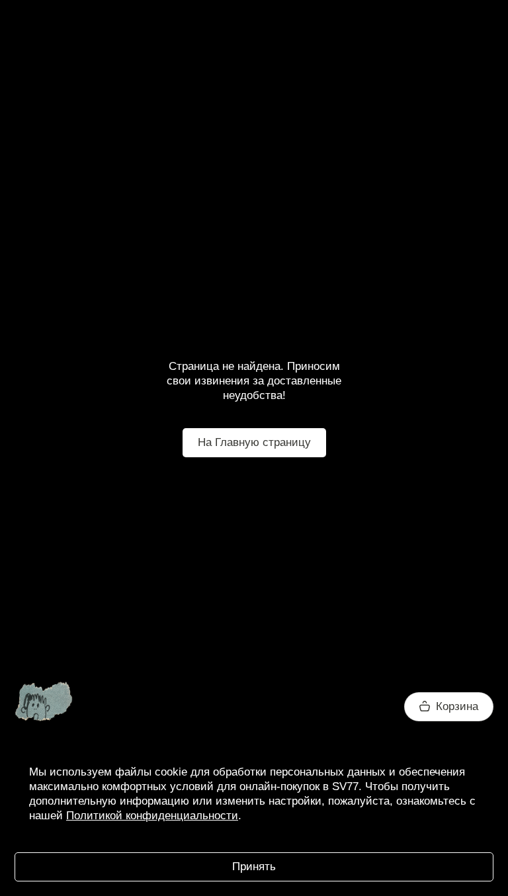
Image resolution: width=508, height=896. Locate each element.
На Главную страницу (254, 442)
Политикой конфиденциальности (152, 815)
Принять (254, 866)
